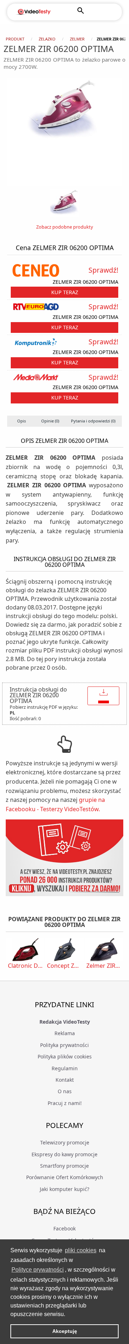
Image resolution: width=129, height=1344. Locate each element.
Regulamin (65, 1068)
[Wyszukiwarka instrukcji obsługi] (64, 857)
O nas (65, 1091)
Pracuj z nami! (65, 1103)
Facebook (64, 1228)
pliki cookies (80, 1250)
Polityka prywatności (64, 1045)
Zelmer (77, 39)
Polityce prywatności (37, 1270)
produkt (15, 39)
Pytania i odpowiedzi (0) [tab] (93, 421)
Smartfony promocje (64, 1165)
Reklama (64, 1033)
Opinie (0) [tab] (50, 421)
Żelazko (47, 39)
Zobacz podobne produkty (64, 227)
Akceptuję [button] (64, 1331)
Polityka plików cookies (65, 1056)
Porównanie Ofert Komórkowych (64, 1177)
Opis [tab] (21, 421)
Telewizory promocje (64, 1142)
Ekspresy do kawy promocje (64, 1154)
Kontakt (65, 1079)
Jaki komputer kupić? (64, 1189)
